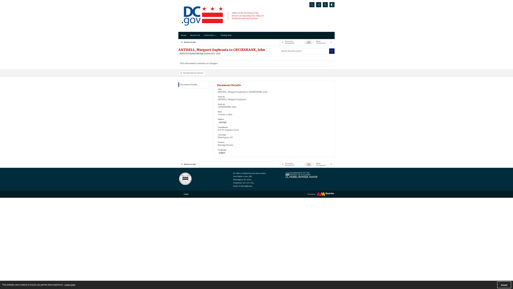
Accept (504, 285)
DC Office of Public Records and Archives (249, 173)
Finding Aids (226, 35)
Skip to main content (53, 2)
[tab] (195, 85)
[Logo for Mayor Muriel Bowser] (301, 175)
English (222, 153)
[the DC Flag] (202, 16)
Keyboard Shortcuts (53, 2)
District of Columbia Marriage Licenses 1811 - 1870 (200, 53)
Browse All (195, 35)
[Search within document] (332, 51)
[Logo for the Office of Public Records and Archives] (185, 178)
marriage (222, 122)
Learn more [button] (70, 285)
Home (183, 35)
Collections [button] (209, 35)
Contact (186, 194)
